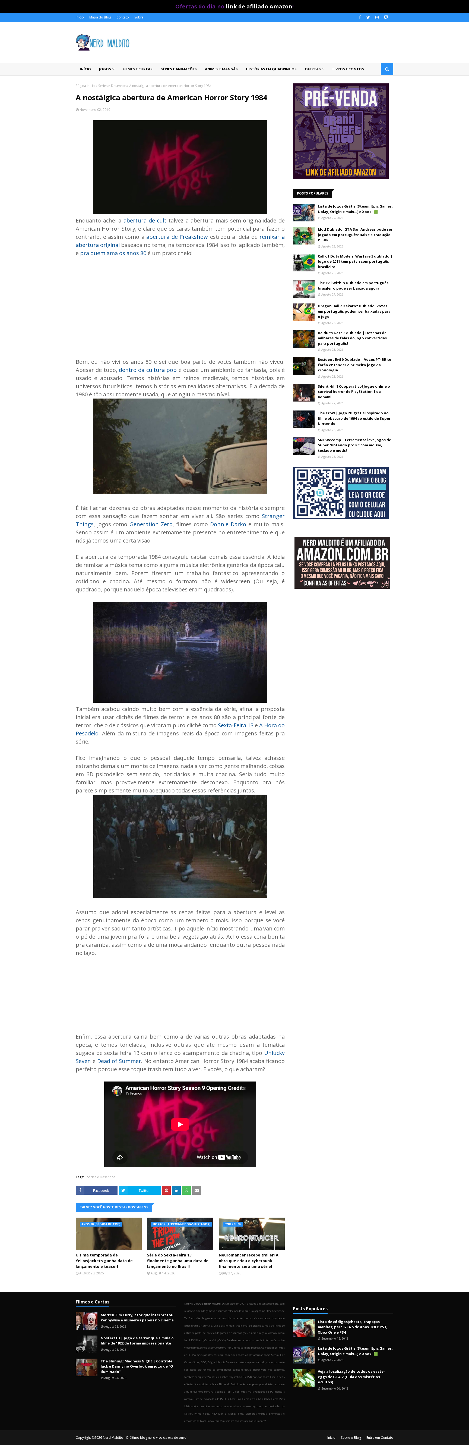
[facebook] (359, 17)
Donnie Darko (228, 524)
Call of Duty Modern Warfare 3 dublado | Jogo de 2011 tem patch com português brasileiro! (355, 261)
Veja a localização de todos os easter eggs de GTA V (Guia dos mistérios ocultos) (351, 1376)
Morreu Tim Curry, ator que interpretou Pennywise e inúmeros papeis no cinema (137, 1317)
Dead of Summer (119, 1061)
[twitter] (368, 17)
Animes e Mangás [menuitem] (221, 69)
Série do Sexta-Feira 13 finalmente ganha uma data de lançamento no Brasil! (177, 1260)
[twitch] (385, 17)
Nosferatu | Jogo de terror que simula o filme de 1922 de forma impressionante (137, 1341)
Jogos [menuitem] (105, 69)
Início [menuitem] (85, 69)
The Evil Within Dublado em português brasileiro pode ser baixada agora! (353, 285)
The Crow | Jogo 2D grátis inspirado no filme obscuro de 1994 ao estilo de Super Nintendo (354, 418)
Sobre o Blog (351, 1437)
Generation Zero (151, 524)
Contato (122, 17)
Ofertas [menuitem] (313, 69)
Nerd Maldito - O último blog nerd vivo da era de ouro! (145, 1437)
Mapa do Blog (100, 17)
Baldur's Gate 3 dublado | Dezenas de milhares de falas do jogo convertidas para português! (352, 338)
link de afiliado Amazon (259, 6)
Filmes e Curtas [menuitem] (138, 69)
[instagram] (377, 17)
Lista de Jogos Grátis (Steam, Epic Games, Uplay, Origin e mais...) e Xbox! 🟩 (355, 209)
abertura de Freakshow (177, 236)
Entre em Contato (379, 1437)
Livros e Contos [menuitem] (348, 69)
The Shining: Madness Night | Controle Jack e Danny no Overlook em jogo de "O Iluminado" (137, 1366)
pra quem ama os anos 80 (113, 253)
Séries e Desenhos (112, 85)
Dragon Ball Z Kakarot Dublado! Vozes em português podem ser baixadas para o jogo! (354, 311)
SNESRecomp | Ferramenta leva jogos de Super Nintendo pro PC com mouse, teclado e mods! (354, 445)
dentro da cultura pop (148, 370)
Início (80, 17)
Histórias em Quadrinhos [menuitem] (271, 69)
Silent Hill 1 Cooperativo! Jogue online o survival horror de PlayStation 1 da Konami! (354, 391)
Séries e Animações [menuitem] (179, 69)
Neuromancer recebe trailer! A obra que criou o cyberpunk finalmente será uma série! (248, 1260)
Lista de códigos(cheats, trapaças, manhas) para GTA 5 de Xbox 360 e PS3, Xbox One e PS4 (352, 1327)
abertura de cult (144, 220)
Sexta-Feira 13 (235, 725)
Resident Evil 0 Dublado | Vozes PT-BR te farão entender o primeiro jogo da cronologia (354, 364)
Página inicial (86, 85)
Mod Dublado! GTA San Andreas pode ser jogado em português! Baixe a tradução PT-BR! (355, 234)
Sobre (139, 17)
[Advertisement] (180, 303)
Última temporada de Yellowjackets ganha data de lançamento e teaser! (104, 1260)
